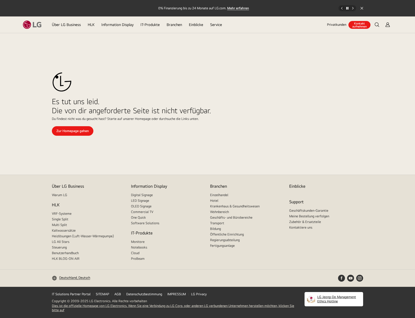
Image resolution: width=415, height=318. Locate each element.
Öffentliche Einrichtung (227, 234)
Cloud (135, 253)
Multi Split (59, 225)
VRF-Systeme (62, 213)
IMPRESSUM (176, 294)
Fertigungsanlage (222, 246)
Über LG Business (66, 24)
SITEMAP (102, 294)
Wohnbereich (219, 212)
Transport (217, 223)
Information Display (117, 24)
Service (216, 24)
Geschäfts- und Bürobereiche (231, 217)
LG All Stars (60, 242)
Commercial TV (142, 212)
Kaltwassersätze (64, 230)
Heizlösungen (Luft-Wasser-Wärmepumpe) (83, 236)
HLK (91, 24)
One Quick (138, 217)
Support (296, 201)
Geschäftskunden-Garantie (308, 210)
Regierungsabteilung (225, 240)
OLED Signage (141, 206)
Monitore (138, 242)
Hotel (214, 201)
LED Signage (140, 201)
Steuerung (59, 247)
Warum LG (59, 195)
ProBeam (138, 259)
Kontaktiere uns (300, 227)
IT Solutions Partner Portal (71, 294)
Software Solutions (145, 223)
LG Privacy (199, 294)
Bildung (215, 229)
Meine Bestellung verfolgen (309, 216)
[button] (377, 24)
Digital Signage (142, 195)
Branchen (174, 24)
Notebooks (139, 247)
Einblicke (196, 24)
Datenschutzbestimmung (144, 294)
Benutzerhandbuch (65, 253)
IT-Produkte (150, 24)
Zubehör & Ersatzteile (305, 222)
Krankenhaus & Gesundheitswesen (235, 206)
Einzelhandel (219, 195)
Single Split (60, 219)
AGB (117, 294)
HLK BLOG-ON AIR (66, 259)
